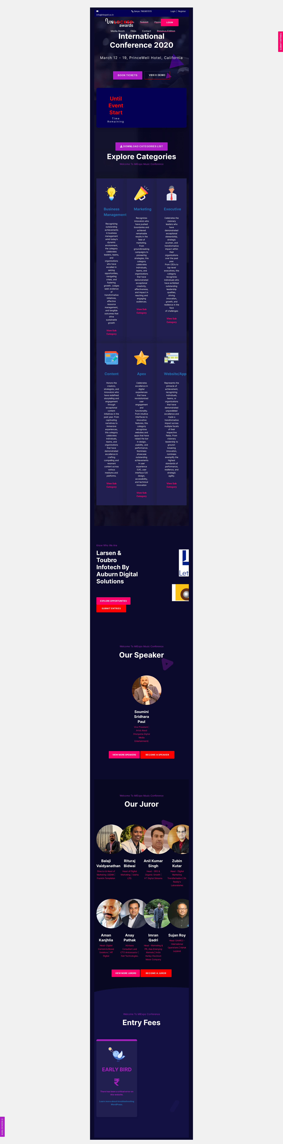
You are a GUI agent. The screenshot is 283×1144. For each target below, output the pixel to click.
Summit (144, 22)
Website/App (175, 374)
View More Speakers (124, 754)
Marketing (142, 209)
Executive (172, 209)
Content (112, 374)
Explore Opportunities (113, 601)
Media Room (118, 30)
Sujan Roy (177, 935)
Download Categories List (142, 146)
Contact (146, 30)
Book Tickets (128, 75)
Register (182, 11)
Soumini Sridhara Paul (141, 717)
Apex (141, 374)
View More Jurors (125, 973)
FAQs (133, 30)
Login (173, 11)
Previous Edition (166, 30)
